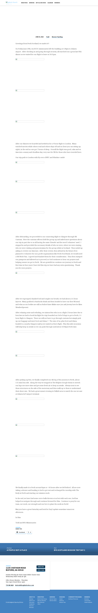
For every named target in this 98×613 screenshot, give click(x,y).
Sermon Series (53, 600)
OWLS (39, 604)
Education (31, 602)
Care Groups (87, 600)
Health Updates (88, 602)
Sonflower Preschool (73, 599)
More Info (41, 566)
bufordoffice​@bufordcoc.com (24, 585)
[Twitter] (12, 597)
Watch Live (32, 600)
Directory (86, 599)
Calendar (50, 2)
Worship (31, 599)
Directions (40, 570)
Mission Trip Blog (57, 37)
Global (61, 599)
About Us (32, 597)
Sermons (31, 2)
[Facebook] (91, 2)
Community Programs (75, 597)
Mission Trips (62, 602)
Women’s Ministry (42, 600)
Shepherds (31, 604)
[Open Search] (89, 3)
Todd (47, 37)
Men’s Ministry (41, 602)
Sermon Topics (53, 599)
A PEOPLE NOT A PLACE (17, 550)
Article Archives (41, 2)
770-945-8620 (9, 585)
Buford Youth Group (42, 599)
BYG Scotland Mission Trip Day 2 (69, 550)
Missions (62, 597)
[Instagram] (9, 597)
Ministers (31, 607)
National (61, 600)
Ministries (24, 2)
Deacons (31, 605)
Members (57, 2)
